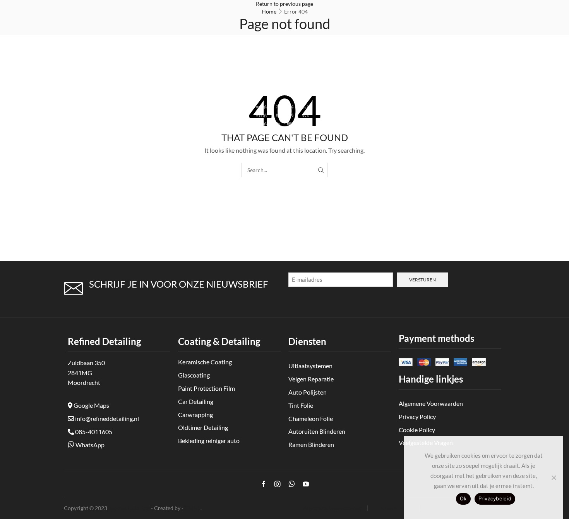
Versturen (422, 280)
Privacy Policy (396, 508)
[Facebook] (264, 484)
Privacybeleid (494, 498)
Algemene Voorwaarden (332, 508)
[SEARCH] (321, 170)
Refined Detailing (129, 508)
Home (269, 11)
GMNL (193, 508)
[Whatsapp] (291, 484)
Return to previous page (284, 3)
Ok (463, 498)
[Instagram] (277, 484)
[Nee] (553, 477)
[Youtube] (306, 484)
